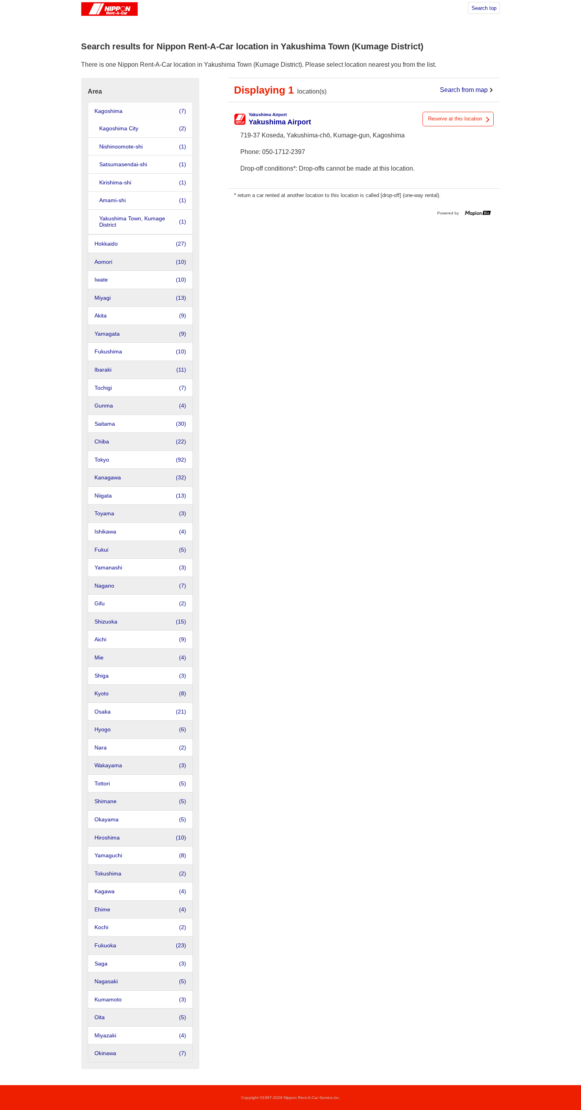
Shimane (140, 801)
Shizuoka (140, 621)
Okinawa (140, 1053)
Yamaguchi (140, 855)
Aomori (140, 262)
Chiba (140, 441)
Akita (140, 315)
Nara (140, 747)
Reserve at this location (455, 119)
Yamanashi (140, 567)
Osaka (140, 711)
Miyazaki (140, 1035)
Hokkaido (140, 243)
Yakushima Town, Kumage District (142, 221)
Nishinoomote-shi (142, 146)
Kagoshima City (142, 128)
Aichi (140, 639)
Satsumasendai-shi (142, 164)
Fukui (140, 550)
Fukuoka (140, 945)
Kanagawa (140, 477)
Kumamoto (140, 999)
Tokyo (140, 459)
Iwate (140, 279)
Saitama (140, 424)
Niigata (140, 495)
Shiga (140, 675)
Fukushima (140, 351)
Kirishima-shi (142, 182)
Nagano (140, 585)
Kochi (140, 927)
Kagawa (140, 891)
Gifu (140, 603)
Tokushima (140, 873)
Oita (140, 1017)
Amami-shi (142, 200)
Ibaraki (140, 369)
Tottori (140, 783)
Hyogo (140, 729)
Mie (140, 657)
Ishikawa (140, 531)
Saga (140, 963)
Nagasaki (140, 981)
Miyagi (140, 298)
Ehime (140, 909)
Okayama (140, 819)
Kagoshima (140, 111)
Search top (484, 8)
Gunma (140, 405)
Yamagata (140, 334)
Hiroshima (140, 837)
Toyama (140, 513)
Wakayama (140, 765)
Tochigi (140, 388)
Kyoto (140, 693)
